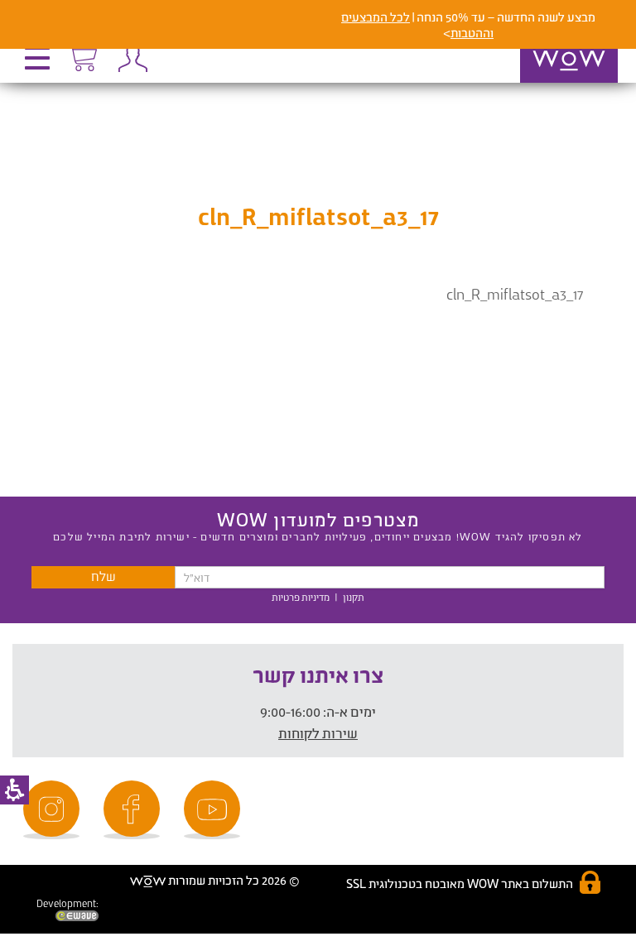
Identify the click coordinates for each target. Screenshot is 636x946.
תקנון (353, 597)
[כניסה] (128, 58)
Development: (67, 903)
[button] (41, 63)
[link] (214, 809)
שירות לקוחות (318, 733)
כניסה (132, 58)
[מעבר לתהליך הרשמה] (82, 55)
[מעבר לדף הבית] (551, 82)
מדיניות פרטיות (301, 597)
